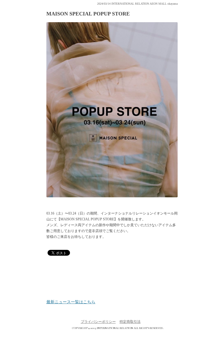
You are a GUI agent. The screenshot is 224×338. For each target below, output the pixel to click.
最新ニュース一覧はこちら (70, 302)
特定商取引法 (130, 322)
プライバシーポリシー (98, 322)
